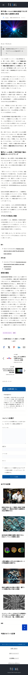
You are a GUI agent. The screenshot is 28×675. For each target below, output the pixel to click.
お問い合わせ (14, 648)
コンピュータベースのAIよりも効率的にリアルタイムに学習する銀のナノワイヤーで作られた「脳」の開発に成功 (14, 615)
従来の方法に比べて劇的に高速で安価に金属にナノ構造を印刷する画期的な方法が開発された (13, 509)
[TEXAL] (12, 4)
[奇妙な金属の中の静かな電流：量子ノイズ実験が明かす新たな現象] (14, 570)
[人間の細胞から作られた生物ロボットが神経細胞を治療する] (14, 543)
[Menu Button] (4, 5)
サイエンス (23, 17)
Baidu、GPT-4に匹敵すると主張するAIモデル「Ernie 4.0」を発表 (20, 358)
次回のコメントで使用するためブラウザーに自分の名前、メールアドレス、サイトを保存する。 (14, 470)
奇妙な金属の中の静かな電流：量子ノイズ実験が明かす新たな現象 (13, 588)
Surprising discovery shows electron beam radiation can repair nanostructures (15, 264)
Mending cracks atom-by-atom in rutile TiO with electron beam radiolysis (14, 251)
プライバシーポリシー (14, 663)
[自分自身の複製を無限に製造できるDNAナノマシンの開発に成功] (14, 517)
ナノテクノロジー (7, 333)
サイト (4, 461)
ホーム (2, 43)
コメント (5, 427)
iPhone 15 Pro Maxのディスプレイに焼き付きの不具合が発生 (8, 370)
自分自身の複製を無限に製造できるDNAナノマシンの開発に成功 (13, 536)
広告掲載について (14, 658)
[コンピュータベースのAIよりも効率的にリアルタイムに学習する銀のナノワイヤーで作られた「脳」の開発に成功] (14, 596)
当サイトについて (14, 653)
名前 (4, 446)
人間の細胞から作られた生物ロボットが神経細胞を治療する (13, 562)
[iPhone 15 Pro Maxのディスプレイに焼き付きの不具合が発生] (18, 369)
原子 (14, 333)
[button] (4, 347)
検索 (2, 623)
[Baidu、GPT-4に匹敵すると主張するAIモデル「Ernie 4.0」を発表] (9, 357)
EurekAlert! (8, 269)
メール (4, 453)
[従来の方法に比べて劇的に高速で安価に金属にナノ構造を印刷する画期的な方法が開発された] (14, 490)
